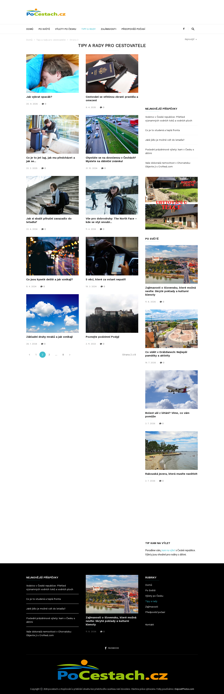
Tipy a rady (88, 29)
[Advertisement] (134, 12)
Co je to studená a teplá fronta (162, 130)
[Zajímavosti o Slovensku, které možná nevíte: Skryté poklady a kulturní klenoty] (171, 264)
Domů (29, 29)
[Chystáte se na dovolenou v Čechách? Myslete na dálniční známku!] (112, 134)
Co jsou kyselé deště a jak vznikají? (49, 279)
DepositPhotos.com (184, 689)
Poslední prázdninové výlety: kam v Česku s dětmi (169, 151)
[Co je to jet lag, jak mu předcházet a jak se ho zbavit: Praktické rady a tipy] (52, 134)
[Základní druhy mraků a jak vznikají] (52, 313)
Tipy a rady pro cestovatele (51, 40)
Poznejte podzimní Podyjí (102, 336)
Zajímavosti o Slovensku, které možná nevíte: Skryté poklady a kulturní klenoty (170, 291)
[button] (193, 29)
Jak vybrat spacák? (39, 96)
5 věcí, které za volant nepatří (106, 279)
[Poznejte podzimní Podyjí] (112, 313)
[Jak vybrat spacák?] (52, 73)
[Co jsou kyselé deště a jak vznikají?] (52, 256)
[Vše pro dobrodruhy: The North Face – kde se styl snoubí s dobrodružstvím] (112, 195)
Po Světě (44, 29)
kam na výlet (168, 550)
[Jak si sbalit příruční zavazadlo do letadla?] (52, 195)
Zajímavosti (108, 29)
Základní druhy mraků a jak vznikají (49, 336)
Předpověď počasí (133, 29)
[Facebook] (184, 29)
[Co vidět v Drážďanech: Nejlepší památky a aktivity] (171, 328)
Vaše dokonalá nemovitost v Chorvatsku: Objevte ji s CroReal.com (168, 165)
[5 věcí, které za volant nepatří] (112, 256)
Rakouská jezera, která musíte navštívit (171, 473)
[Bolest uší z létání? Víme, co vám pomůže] (171, 389)
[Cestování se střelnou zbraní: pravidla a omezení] (112, 73)
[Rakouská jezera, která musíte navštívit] (171, 450)
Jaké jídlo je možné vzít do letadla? (164, 140)
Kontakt (149, 624)
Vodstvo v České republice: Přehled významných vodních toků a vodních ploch (168, 119)
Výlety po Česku (65, 29)
